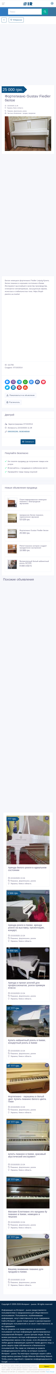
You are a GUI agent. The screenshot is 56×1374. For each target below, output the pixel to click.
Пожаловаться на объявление (22, 395)
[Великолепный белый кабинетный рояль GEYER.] (13, 564)
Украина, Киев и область (15, 108)
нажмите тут (13, 1362)
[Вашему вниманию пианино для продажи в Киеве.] (28, 1250)
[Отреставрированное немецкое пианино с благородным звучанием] (13, 503)
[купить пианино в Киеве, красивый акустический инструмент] (28, 1135)
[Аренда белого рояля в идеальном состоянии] (28, 840)
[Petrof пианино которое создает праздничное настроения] (13, 549)
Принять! (46, 1366)
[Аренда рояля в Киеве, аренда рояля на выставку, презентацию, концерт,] (28, 906)
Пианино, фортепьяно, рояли (17, 111)
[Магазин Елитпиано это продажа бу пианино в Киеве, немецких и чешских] (28, 1192)
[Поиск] (45, 12)
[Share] (7, 382)
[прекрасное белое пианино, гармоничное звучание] (13, 518)
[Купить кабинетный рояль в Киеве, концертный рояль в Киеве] (28, 1021)
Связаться (29, 442)
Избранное (17, 20)
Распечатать (14, 402)
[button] (8, 133)
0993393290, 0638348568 (19, 431)
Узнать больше (50, 1372)
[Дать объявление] (52, 3)
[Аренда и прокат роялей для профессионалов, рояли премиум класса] (28, 963)
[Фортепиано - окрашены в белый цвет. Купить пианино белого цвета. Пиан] (28, 1078)
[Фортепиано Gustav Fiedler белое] (13, 533)
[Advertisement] (28, 54)
